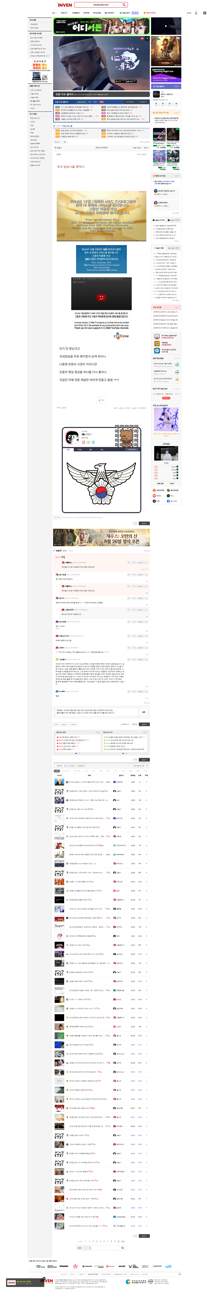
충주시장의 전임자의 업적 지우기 (83, 1190)
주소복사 (57, 517)
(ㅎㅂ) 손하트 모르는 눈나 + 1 (82, 1008)
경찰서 (59, 148)
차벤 (31, 125)
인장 (68, 450)
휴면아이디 (120, 1144)
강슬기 (119, 791)
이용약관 (81, 1274)
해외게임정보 (34, 136)
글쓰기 (144, 760)
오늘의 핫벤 (34, 94)
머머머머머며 (121, 845)
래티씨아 (120, 954)
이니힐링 (88, 442)
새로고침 (147, 551)
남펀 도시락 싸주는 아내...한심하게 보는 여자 (87, 873)
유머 (86, 771)
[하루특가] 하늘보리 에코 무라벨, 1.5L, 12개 (166, 320)
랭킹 (90, 450)
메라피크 (120, 863)
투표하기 (166, 398)
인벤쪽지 (83, 442)
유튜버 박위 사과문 (78, 981)
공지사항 (144, 1274)
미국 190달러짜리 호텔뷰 (80, 936)
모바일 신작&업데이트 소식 (39, 56)
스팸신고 (135, 408)
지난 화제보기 (130, 102)
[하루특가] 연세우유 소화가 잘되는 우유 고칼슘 (166, 312)
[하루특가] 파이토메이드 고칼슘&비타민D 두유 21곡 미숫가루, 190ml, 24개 (166, 328)
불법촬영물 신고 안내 (120, 1274)
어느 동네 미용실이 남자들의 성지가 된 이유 (87, 909)
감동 (137, 771)
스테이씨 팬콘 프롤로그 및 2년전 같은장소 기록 (88, 854)
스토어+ (176, 113)
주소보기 (57, 142)
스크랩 (120, 408)
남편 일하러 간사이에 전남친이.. (83, 1072)
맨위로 (134, 724)
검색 (122, 1248)
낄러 (118, 891)
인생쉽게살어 (121, 1217)
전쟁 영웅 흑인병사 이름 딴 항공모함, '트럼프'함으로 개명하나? (94, 1126)
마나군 (119, 999)
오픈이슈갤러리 (145, 142)
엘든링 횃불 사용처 (78, 900)
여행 (31, 132)
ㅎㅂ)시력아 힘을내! (78, 1171)
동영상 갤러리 (35, 41)
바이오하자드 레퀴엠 (37, 158)
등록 (143, 712)
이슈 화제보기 (142, 102)
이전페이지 (125, 724)
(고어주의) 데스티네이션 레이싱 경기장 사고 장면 (89, 1063)
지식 (115, 771)
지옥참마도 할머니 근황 (80, 1144)
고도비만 (120, 1190)
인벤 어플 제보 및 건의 (38, 48)
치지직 (32, 122)
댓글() (143, 154)
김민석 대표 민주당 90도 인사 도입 (84, 954)
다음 (122, 1241)
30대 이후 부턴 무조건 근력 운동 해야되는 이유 (88, 1117)
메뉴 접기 (132, 449)
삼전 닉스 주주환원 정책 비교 (82, 1162)
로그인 (189, 13)
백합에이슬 (120, 990)
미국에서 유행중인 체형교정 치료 (83, 1081)
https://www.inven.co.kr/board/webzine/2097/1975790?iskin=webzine (83, 517)
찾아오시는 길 (134, 1274)
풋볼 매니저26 (35, 165)
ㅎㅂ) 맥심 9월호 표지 (79, 882)
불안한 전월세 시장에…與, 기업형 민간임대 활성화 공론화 (92, 990)
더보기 (93, 442)
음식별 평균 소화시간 (79, 972)
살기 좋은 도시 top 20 (79, 809)
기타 (145, 771)
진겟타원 (120, 782)
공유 (115, 408)
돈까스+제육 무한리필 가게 (81, 1181)
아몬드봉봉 (120, 1171)
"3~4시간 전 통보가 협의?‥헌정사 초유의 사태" (88, 1208)
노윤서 (119, 1027)
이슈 (66, 771)
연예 (77, 771)
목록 (138, 154)
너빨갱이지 (120, 900)
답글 (143, 569)
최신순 (71, 551)
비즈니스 (72, 1274)
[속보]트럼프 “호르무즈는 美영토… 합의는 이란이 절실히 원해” (93, 927)
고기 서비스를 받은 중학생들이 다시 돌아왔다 (87, 963)
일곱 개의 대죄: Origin (37, 151)
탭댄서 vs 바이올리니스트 (80, 863)
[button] (76, 753)
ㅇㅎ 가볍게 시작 (77, 999)
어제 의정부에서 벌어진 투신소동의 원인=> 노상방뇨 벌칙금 (93, 818)
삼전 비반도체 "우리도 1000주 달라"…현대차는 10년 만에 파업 (93, 836)
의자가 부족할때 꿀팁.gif (80, 1153)
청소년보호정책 (106, 1274)
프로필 (80, 450)
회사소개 (63, 1274)
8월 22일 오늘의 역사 (79, 1108)
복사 (64, 142)
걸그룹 (32, 129)
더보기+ (98, 732)
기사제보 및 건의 (36, 45)
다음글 (63, 724)
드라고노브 (120, 1054)
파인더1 (119, 927)
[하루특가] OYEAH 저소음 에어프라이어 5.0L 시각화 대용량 (166, 316)
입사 (118, 800)
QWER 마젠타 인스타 (79, 1027)
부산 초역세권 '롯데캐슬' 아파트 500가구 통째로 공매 (90, 918)
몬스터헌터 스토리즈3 (37, 154)
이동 (147, 569)
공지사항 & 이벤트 (36, 38)
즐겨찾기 (82, 766)
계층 (130, 771)
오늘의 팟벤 (34, 97)
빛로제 (119, 836)
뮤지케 (119, 1045)
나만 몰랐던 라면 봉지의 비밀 (82, 827)
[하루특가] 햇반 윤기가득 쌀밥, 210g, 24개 (166, 324)
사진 (123, 771)
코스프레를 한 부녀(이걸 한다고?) (83, 845)
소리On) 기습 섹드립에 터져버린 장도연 (85, 1099)
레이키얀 (120, 818)
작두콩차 (120, 1126)
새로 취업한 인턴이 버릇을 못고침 (83, 1054)
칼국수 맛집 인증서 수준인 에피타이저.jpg (86, 791)
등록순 (65, 551)
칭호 (102, 450)
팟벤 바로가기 (35, 118)
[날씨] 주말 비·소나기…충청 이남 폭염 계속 (87, 800)
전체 (56, 771)
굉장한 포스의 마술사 (79, 1045)
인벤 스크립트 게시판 (37, 52)
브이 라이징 (34, 147)
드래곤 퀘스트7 (35, 161)
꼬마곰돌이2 (121, 1226)
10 (118, 1241)
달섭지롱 (120, 1008)
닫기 (44, 1278)
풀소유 (119, 1036)
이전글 (72, 724)
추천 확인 (142, 408)
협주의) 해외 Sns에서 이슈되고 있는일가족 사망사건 (90, 1017)
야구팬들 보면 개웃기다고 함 (81, 1217)
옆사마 (119, 918)
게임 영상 (33, 140)
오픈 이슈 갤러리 (36, 90)
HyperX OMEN (35, 143)
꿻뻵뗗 (119, 909)
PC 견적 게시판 (35, 104)
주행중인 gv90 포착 (78, 1090)
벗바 (118, 936)
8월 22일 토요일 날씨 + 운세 (81, 1199)
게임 (108, 771)
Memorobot (120, 854)
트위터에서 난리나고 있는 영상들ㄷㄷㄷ (85, 1226)
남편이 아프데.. (77, 1135)
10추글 (72, 766)
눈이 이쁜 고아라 (77, 945)
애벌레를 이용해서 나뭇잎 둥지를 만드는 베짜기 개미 (90, 1036)
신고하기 (127, 408)
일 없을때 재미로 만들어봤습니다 (83, 891)
